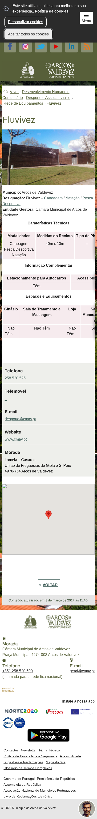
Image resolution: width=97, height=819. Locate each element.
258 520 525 (15, 378)
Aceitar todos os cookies (28, 34)
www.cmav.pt (16, 439)
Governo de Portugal (19, 778)
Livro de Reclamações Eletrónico (28, 796)
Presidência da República (56, 778)
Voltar (50, 585)
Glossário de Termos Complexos (28, 768)
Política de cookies (52, 11)
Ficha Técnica (49, 750)
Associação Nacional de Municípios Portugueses (40, 790)
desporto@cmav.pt (20, 419)
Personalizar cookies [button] (25, 22)
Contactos (11, 750)
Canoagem (53, 198)
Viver (14, 92)
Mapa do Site (55, 762)
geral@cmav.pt (82, 671)
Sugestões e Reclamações (23, 762)
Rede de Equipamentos (23, 103)
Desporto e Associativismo (48, 98)
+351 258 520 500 (17, 671)
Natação (72, 198)
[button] (48, 515)
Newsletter (29, 750)
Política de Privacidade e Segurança (30, 756)
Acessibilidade (70, 756)
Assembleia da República (22, 784)
